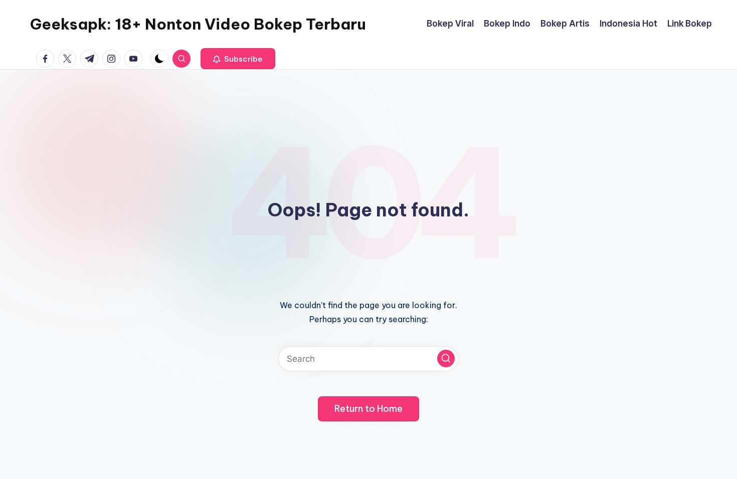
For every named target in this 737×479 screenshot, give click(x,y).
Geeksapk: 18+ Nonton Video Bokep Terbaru (198, 24)
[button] (238, 58)
